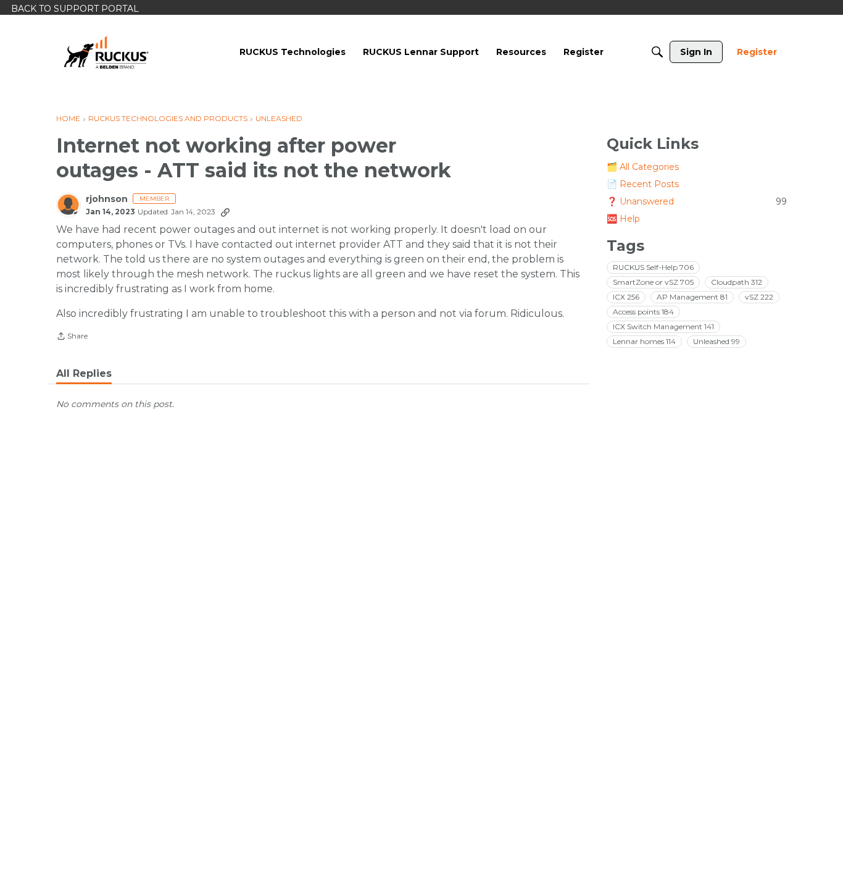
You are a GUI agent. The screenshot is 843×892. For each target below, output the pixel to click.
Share (72, 337)
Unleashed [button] (716, 340)
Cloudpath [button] (736, 281)
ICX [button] (626, 296)
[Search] (657, 52)
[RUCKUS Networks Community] (106, 52)
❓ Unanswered (697, 201)
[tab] (84, 373)
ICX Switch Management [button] (663, 325)
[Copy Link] (225, 211)
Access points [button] (643, 311)
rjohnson (107, 199)
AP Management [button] (692, 296)
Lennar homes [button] (644, 340)
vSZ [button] (759, 296)
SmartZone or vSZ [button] (653, 281)
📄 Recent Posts (643, 184)
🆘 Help (623, 218)
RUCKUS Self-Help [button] (653, 266)
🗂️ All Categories (643, 166)
